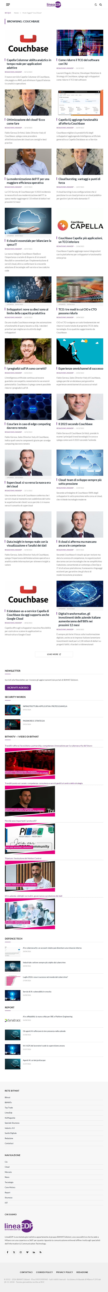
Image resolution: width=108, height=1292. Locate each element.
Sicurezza (8, 1197)
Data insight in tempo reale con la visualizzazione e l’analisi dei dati (27, 543)
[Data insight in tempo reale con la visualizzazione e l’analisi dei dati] (28, 524)
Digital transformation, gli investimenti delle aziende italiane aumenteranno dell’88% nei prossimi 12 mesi (79, 619)
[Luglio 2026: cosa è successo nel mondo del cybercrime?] (12, 981)
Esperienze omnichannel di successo (80, 368)
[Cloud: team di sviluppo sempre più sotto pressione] (80, 463)
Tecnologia (9, 1182)
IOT (6, 1203)
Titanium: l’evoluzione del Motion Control (23, 858)
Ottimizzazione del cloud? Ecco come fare (26, 121)
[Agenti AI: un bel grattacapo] (12, 1064)
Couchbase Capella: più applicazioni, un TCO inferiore (80, 239)
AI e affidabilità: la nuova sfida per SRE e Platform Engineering (47, 1016)
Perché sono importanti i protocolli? (21, 821)
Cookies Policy (44, 1272)
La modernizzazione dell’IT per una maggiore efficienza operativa (28, 180)
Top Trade (9, 1108)
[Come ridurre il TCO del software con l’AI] (80, 43)
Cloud (7, 1167)
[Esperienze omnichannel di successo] (80, 351)
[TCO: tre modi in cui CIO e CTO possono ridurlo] (80, 289)
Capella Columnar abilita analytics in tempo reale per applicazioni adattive (29, 63)
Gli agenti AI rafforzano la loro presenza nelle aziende (44, 1031)
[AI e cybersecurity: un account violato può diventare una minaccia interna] (12, 951)
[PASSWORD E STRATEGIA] (12, 724)
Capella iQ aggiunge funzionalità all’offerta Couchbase (78, 121)
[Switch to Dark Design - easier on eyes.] (96, 4)
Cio (6, 1162)
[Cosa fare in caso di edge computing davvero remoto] (28, 407)
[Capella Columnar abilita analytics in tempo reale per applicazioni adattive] (28, 43)
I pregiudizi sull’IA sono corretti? (26, 368)
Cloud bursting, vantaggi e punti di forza (79, 180)
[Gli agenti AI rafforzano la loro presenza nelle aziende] (12, 1035)
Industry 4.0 (10, 1128)
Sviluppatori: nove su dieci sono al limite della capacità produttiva (27, 311)
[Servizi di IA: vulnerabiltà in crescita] (12, 995)
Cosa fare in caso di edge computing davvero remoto (29, 425)
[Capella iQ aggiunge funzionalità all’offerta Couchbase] (80, 102)
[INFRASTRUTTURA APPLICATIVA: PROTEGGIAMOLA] (12, 710)
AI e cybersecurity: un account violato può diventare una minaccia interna (52, 948)
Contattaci (9, 1143)
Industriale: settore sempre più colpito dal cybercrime (44, 962)
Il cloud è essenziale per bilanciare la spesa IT (29, 242)
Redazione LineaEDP (13, 72)
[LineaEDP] (54, 4)
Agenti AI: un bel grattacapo (34, 1060)
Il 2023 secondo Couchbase (75, 424)
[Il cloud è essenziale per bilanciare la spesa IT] (28, 221)
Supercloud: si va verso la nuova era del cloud (29, 484)
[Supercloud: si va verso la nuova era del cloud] (28, 463)
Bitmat (7, 1097)
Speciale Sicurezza (12, 1123)
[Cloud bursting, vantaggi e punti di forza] (80, 162)
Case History (10, 1187)
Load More (52, 654)
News (7, 1177)
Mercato (8, 1172)
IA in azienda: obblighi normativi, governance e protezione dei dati (33, 896)
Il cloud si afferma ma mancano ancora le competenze (77, 543)
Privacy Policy (64, 1272)
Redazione (9, 1138)
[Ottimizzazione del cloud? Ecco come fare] (28, 102)
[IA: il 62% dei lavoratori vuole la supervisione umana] (12, 1049)
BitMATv (8, 1102)
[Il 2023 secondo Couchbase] (80, 407)
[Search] (100, 4)
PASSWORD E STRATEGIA (34, 721)
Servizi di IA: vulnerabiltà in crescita (37, 992)
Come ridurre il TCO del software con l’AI (78, 61)
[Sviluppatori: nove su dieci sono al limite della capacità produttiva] (28, 289)
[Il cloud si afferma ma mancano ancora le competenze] (80, 524)
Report (7, 1192)
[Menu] (8, 4)
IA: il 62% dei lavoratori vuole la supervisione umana (44, 1046)
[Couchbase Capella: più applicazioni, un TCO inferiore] (80, 221)
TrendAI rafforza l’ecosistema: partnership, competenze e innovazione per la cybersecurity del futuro (48, 745)
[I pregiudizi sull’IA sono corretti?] (28, 351)
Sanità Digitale (11, 1133)
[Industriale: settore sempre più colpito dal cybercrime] (12, 966)
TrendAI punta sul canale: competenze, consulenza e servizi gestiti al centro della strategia (44, 783)
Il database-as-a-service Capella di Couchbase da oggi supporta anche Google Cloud (28, 614)
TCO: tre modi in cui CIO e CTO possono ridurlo (77, 311)
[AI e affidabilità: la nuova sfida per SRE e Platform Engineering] (12, 1020)
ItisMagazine (10, 1118)
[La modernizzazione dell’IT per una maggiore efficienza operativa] (28, 162)
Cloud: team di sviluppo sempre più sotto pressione (80, 481)
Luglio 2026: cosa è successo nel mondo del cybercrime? (45, 977)
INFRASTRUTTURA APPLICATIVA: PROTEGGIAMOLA (45, 706)
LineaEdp (8, 1113)
